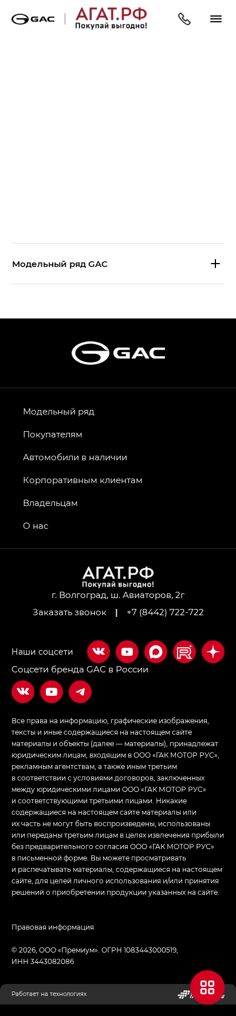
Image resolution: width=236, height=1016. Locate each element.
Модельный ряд (59, 411)
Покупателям (52, 434)
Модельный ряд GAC (60, 263)
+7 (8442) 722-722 (165, 611)
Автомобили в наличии (75, 457)
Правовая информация (52, 926)
